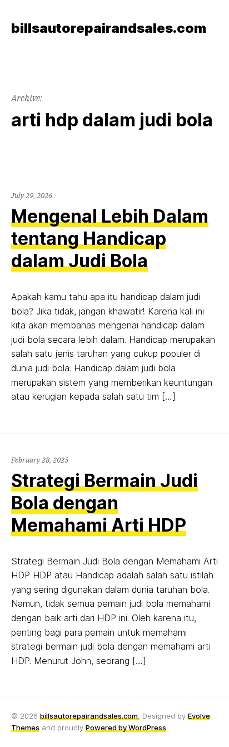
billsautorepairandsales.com (89, 715)
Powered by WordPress (126, 727)
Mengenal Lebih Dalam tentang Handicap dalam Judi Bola (109, 238)
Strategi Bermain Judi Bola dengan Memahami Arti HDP (104, 503)
